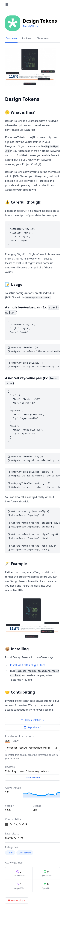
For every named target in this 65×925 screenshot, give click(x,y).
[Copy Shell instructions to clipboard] (56, 748)
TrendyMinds (30, 26)
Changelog (43, 38)
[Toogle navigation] (7, 4)
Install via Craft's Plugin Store (27, 665)
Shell (7, 740)
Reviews (27, 38)
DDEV (15, 740)
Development (25, 852)
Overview (11, 38)
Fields (10, 852)
